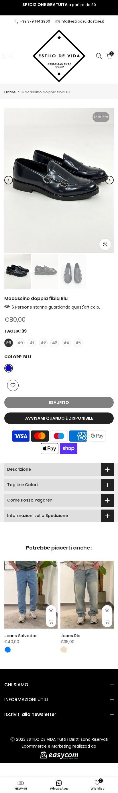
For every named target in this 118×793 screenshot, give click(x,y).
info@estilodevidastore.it (82, 21)
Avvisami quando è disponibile (59, 418)
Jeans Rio (70, 636)
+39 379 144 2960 (35, 21)
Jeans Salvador (20, 636)
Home (10, 92)
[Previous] (8, 180)
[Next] (109, 180)
